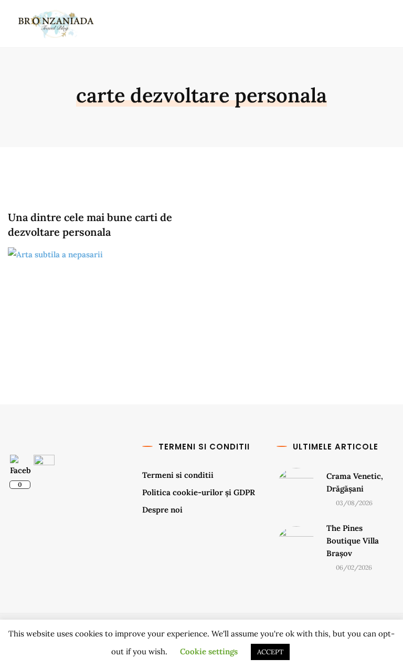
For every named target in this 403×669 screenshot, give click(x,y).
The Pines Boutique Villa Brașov (352, 540)
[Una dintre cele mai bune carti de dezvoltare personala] (101, 299)
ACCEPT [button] (270, 651)
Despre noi (162, 510)
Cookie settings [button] (209, 651)
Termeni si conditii (178, 475)
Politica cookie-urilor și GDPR (198, 492)
